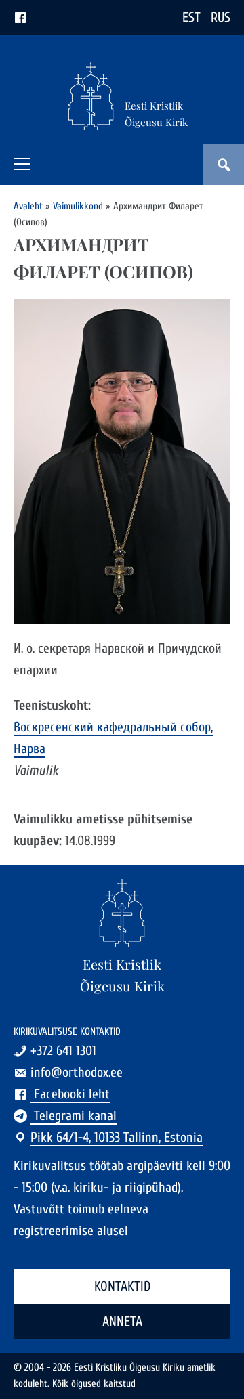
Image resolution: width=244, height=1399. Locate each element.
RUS (220, 17)
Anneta (122, 1321)
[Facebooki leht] (20, 17)
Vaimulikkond (78, 206)
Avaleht (28, 206)
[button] (22, 164)
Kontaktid (122, 1286)
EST (191, 17)
